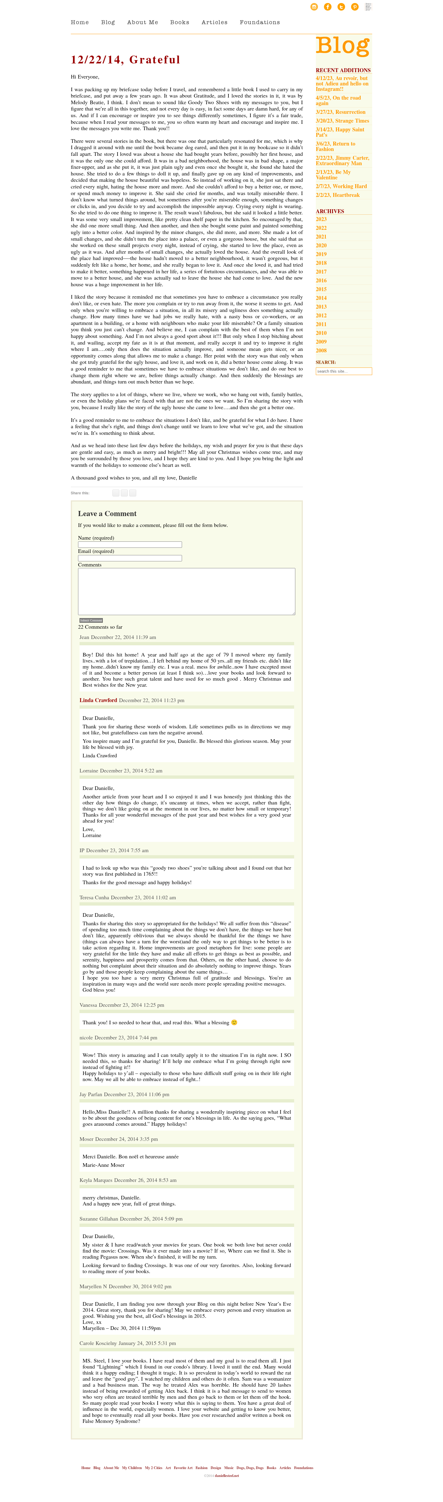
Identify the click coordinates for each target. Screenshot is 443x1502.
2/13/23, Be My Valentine (333, 174)
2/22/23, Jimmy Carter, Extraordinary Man (342, 160)
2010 (321, 333)
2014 (321, 298)
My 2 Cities (153, 1467)
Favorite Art (183, 1467)
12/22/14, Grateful (126, 59)
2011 (321, 324)
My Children (132, 1467)
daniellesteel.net (227, 1475)
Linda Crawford (98, 700)
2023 (321, 219)
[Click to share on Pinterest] (132, 492)
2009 (321, 341)
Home (80, 22)
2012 (321, 315)
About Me (142, 22)
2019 (321, 254)
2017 (321, 271)
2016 (321, 280)
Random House (368, 7)
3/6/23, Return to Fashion (335, 146)
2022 (321, 228)
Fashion (202, 1467)
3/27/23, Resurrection (341, 112)
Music (229, 1467)
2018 (321, 263)
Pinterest (355, 7)
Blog (108, 22)
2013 (321, 306)
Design (216, 1467)
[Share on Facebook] (115, 492)
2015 (321, 289)
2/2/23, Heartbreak (338, 195)
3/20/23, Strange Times (342, 120)
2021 (321, 236)
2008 (321, 350)
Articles (215, 22)
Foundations (260, 22)
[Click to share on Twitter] (124, 492)
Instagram (314, 7)
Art (168, 1467)
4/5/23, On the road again (338, 100)
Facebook (327, 7)
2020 (321, 245)
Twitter (341, 7)
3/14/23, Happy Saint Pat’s (340, 132)
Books (180, 22)
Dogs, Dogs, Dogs (250, 1467)
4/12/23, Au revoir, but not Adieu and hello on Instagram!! (342, 83)
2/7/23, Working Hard (341, 186)
